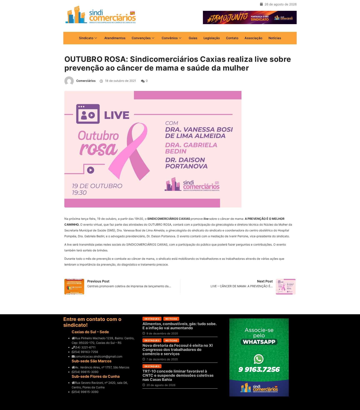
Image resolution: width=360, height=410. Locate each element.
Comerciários (86, 80)
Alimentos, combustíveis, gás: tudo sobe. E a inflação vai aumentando (179, 326)
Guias (193, 38)
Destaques (152, 318)
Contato (232, 38)
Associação (253, 38)
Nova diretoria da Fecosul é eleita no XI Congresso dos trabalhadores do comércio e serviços (177, 349)
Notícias (275, 38)
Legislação (212, 38)
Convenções (141, 38)
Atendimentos (114, 38)
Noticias (171, 318)
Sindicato (86, 38)
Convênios (170, 38)
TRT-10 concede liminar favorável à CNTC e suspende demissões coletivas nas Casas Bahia (178, 375)
